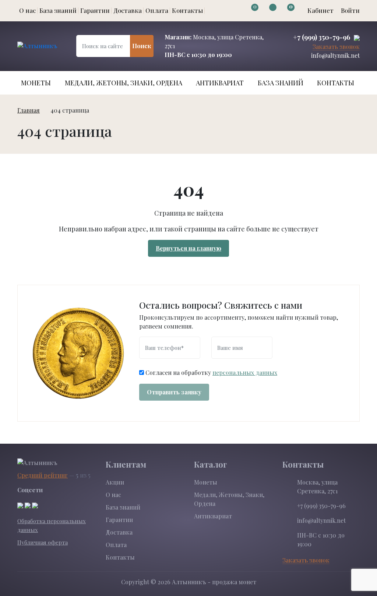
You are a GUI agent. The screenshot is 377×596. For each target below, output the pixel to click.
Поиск (141, 46)
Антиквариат (220, 82)
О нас (27, 10)
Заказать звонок (336, 46)
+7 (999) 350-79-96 (321, 37)
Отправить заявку (174, 392)
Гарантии (95, 10)
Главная (28, 110)
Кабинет (320, 10)
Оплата (156, 10)
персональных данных (244, 372)
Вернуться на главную (188, 248)
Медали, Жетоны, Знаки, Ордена (123, 82)
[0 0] (283, 11)
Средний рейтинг (42, 475)
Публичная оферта (42, 542)
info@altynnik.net (335, 55)
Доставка (127, 10)
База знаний (58, 10)
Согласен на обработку (211, 372)
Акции (115, 482)
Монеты (36, 82)
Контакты (187, 10)
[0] (247, 11)
